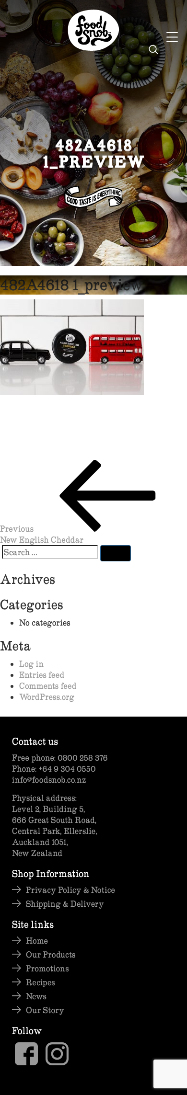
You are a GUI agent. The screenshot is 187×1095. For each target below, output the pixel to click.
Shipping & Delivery (65, 904)
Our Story (45, 1010)
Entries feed (41, 675)
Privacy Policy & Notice (70, 890)
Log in (31, 664)
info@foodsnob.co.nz (49, 780)
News (36, 996)
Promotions (47, 968)
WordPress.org (46, 697)
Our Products (50, 954)
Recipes (40, 982)
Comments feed (48, 686)
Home (37, 940)
